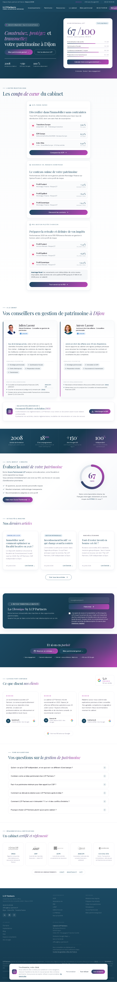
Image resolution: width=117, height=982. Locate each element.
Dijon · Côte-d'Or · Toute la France (14, 910)
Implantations (7, 928)
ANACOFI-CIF (48, 386)
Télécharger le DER (101, 411)
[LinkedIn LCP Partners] (4, 915)
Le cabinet (73, 8)
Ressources (61, 8)
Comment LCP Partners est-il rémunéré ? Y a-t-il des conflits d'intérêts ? (40, 801)
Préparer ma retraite (93, 901)
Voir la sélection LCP (44, 52)
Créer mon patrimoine (93, 904)
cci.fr (81, 872)
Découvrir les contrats (57, 212)
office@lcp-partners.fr (10, 908)
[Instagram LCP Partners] (14, 915)
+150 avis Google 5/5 (91, 2)
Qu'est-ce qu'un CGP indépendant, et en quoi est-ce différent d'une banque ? (42, 767)
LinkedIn (24, 334)
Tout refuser (84, 972)
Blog (4, 931)
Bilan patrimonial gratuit (94, 913)
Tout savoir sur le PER (57, 284)
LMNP (55, 907)
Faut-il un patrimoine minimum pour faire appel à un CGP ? (33, 784)
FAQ (4, 934)
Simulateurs (90, 907)
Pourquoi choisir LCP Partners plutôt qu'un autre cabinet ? (34, 810)
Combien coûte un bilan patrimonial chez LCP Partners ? (33, 776)
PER (54, 904)
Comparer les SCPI (57, 153)
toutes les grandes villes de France (65, 952)
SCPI (54, 898)
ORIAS (43, 389)
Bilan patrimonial (86, 8)
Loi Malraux (56, 913)
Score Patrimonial (92, 910)
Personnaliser (71, 972)
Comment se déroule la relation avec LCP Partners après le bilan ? (37, 793)
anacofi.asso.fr (72, 872)
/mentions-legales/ (78, 623)
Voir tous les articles (57, 577)
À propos (6, 925)
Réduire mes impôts (92, 898)
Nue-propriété (58, 916)
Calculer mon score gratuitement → (87, 62)
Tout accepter (98, 972)
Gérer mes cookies (109, 978)
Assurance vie (57, 901)
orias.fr (62, 872)
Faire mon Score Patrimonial (16, 500)
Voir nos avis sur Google (60, 734)
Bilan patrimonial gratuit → (18, 52)
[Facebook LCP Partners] (9, 915)
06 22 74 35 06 (109, 2)
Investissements (34, 8)
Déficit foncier (58, 910)
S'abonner (87, 607)
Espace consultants (9, 937)
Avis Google (7, 940)
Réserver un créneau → (45, 651)
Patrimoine (48, 8)
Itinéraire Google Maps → (61, 936)
